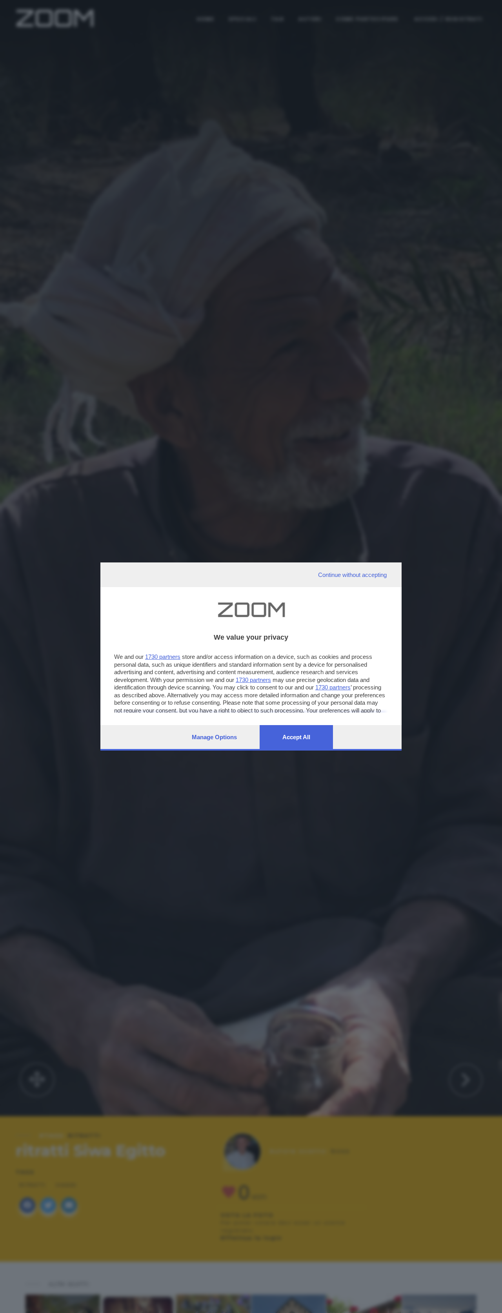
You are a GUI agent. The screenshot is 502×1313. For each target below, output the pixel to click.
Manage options (214, 737)
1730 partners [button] (162, 656)
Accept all (296, 737)
